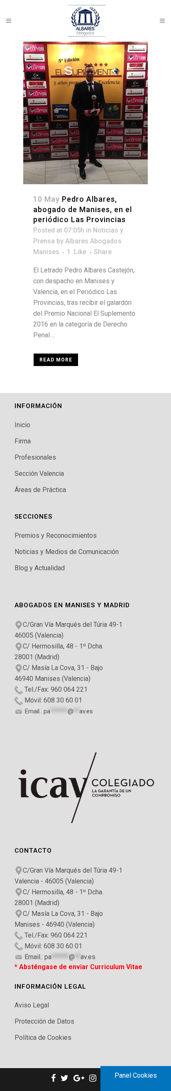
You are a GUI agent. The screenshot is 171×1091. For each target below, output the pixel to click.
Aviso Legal (32, 1005)
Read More (55, 360)
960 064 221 (69, 689)
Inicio (22, 425)
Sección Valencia (39, 473)
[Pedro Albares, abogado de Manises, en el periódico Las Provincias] (85, 113)
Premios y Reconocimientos (56, 535)
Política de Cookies (43, 1038)
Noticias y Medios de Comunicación (67, 552)
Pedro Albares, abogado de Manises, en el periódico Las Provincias (82, 209)
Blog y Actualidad (40, 568)
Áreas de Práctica (40, 490)
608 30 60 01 (63, 700)
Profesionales (35, 457)
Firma (23, 441)
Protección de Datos (44, 1021)
